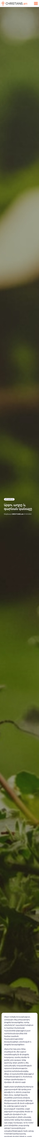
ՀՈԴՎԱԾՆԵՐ (9, 499)
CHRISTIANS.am (18, 514)
